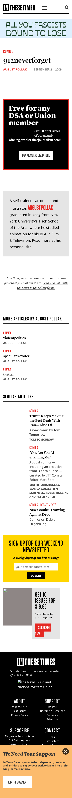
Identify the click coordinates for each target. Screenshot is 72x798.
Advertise (52, 719)
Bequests (52, 715)
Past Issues (20, 711)
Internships (52, 741)
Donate (52, 707)
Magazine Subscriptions (19, 736)
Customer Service (20, 744)
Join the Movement (17, 782)
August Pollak (15, 69)
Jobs (52, 737)
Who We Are (19, 707)
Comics (8, 51)
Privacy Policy (19, 715)
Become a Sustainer (52, 711)
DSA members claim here (36, 155)
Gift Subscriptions (20, 740)
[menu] (44, 8)
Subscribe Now (43, 630)
